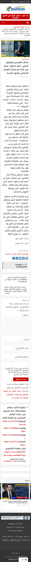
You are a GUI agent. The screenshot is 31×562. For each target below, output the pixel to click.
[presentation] (2, 481)
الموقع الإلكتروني (22, 357)
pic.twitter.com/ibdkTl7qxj (15, 455)
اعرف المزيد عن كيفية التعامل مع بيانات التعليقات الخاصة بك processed (16, 394)
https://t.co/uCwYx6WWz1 (15, 443)
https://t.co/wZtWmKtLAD (14, 422)
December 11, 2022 (10, 461)
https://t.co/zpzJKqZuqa (14, 436)
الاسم (26, 340)
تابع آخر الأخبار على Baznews (17, 254)
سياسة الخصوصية (15, 559)
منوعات (27, 480)
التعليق (25, 315)
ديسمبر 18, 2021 (24, 77)
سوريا (14, 497)
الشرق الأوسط (20, 497)
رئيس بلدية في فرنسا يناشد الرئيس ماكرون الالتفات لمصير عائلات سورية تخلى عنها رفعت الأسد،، (15, 290)
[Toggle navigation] (27, 23)
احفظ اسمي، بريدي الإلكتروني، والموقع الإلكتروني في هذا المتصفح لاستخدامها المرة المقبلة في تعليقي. (17, 371)
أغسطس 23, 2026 (22, 505)
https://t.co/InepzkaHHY (15, 429)
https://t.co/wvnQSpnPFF (15, 452)
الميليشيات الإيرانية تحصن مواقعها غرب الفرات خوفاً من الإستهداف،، (16, 279)
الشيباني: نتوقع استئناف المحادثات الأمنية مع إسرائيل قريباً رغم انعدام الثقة (15, 502)
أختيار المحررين (25, 59)
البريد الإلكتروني (22, 348)
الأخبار (26, 497)
